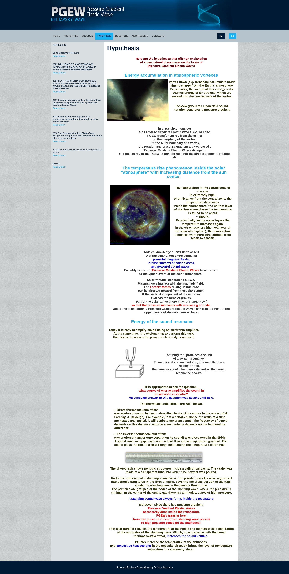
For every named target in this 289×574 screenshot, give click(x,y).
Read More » (59, 56)
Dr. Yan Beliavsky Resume (66, 53)
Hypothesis (104, 36)
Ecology (87, 36)
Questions (121, 36)
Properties (71, 36)
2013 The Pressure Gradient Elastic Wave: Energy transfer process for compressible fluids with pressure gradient (77, 135)
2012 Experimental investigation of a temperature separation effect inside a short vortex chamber (75, 119)
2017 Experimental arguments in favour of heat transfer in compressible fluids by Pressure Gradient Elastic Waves (77, 102)
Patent (56, 164)
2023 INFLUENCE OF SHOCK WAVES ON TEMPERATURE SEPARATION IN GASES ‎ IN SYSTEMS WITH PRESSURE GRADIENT (74, 67)
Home (56, 36)
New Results (140, 36)
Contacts (158, 36)
